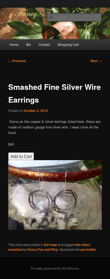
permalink (88, 249)
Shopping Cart (68, 44)
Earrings (50, 244)
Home (14, 44)
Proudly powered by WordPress (55, 268)
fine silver (82, 244)
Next (96, 60)
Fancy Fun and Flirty (43, 249)
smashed (15, 249)
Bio (28, 44)
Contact (44, 44)
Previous (17, 60)
